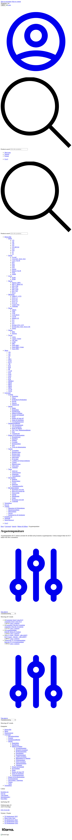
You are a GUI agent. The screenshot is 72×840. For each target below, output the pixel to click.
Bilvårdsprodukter (13, 736)
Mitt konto (7, 152)
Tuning (10, 782)
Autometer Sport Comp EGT (13, 621)
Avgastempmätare (21, 748)
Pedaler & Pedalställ (18, 767)
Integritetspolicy (5, 797)
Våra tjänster (4, 795)
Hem (2, 526)
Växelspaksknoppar (18, 775)
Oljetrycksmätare (21, 762)
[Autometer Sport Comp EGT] (13, 620)
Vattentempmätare (21, 763)
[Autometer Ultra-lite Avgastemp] (14, 625)
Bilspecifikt (7, 729)
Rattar (14, 770)
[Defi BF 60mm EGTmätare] (10, 630)
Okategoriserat (8, 733)
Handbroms (15, 745)
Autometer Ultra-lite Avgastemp (13, 627)
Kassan (6, 156)
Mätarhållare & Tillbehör (23, 758)
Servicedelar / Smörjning (15, 780)
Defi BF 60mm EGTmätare (12, 632)
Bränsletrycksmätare (22, 750)
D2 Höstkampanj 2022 (11, 823)
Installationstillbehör (14, 740)
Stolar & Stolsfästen (18, 773)
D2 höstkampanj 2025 (11, 816)
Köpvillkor (4, 798)
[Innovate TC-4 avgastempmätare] (14, 640)
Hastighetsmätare (21, 755)
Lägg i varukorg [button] (14, 623)
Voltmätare (19, 765)
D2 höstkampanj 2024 (11, 820)
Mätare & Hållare (22, 526)
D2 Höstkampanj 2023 (11, 821)
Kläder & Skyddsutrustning (16, 777)
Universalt (8, 526)
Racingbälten (16, 768)
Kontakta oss (4, 792)
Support (6, 154)
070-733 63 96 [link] (5, 810)
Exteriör (10, 738)
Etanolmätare (20, 753)
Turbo (10, 784)
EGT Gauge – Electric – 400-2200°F (15, 637)
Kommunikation (13, 779)
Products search (5, 149)
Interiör (14, 526)
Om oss (3, 793)
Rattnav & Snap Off (18, 772)
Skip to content (16, 1)
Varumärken (8, 785)
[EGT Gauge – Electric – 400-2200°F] (15, 635)
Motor (6, 731)
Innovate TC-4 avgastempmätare (14, 642)
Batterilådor (15, 743)
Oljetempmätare (20, 760)
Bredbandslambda (21, 751)
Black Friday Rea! (9, 818)
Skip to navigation (6, 1)
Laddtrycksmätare (21, 756)
